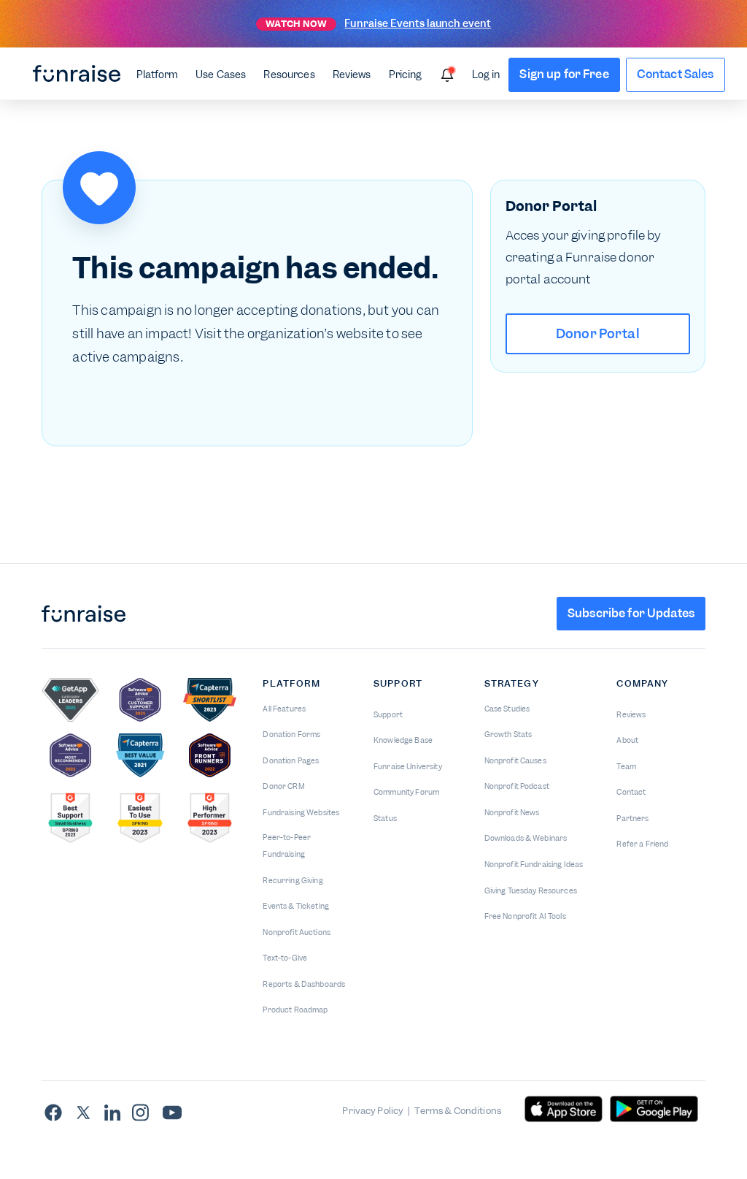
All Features (284, 709)
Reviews (352, 74)
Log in (486, 74)
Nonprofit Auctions (296, 932)
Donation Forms (291, 734)
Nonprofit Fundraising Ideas (534, 864)
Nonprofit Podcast (516, 786)
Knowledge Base (403, 740)
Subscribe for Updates (631, 613)
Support (388, 715)
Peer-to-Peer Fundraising (287, 846)
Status (385, 818)
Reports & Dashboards (304, 984)
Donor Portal (598, 333)
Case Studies (507, 709)
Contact (631, 792)
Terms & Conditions (457, 1110)
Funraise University (408, 766)
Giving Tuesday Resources (530, 891)
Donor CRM (283, 786)
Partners (632, 818)
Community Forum (406, 792)
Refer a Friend (642, 844)
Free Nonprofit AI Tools (525, 916)
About (627, 740)
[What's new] (447, 75)
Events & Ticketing (296, 906)
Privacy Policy (372, 1110)
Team (626, 766)
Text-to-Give (285, 958)
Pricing (405, 74)
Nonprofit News (512, 812)
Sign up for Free (563, 74)
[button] (157, 73)
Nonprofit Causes (515, 761)
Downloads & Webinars (526, 838)
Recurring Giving (292, 880)
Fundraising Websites (301, 812)
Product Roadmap (295, 1010)
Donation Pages (291, 761)
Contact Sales (675, 74)
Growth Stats (508, 734)
